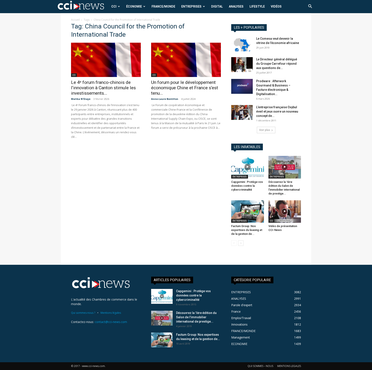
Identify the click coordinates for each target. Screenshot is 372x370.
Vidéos (276, 6)
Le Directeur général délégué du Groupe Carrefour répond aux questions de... (276, 64)
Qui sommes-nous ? (83, 313)
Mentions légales (111, 313)
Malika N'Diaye (80, 98)
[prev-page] (234, 243)
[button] (310, 7)
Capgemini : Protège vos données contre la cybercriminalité (247, 185)
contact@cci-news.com (111, 322)
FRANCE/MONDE (163, 6)
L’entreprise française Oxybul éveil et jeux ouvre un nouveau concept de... (277, 111)
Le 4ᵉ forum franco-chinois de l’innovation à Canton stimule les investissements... (103, 88)
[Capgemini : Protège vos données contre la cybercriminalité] (247, 167)
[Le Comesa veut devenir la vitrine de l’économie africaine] (242, 43)
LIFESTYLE (257, 6)
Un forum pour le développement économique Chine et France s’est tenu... (184, 88)
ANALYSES (236, 6)
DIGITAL (217, 6)
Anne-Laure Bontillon (164, 98)
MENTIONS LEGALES (289, 366)
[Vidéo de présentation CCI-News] (284, 211)
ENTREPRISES (191, 6)
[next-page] (240, 243)
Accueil (75, 20)
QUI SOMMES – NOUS (260, 366)
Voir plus (264, 130)
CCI (113, 6)
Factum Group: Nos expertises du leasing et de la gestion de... (246, 229)
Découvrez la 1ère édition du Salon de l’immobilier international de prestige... (196, 317)
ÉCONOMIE (134, 6)
